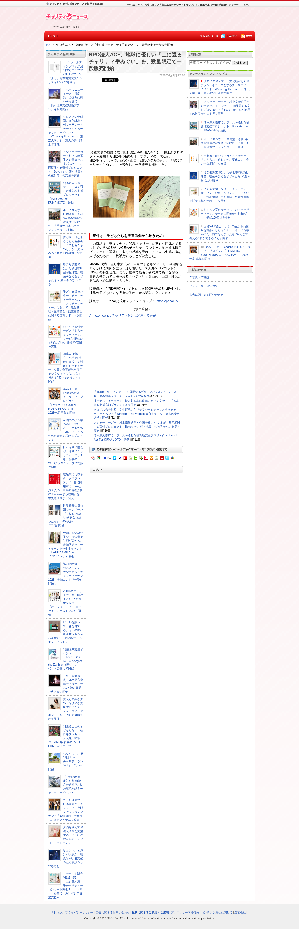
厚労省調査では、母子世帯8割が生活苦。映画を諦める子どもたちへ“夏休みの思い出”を (225, 176)
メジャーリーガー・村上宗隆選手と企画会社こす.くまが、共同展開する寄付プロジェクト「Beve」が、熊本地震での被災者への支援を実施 (65, 163)
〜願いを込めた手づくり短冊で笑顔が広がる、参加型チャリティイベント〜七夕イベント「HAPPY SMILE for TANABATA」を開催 (65, 544)
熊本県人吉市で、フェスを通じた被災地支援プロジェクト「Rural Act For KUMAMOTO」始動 (225, 126)
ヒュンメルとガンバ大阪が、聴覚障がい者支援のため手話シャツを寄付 (65, 858)
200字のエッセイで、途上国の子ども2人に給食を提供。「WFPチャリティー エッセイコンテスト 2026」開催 (65, 602)
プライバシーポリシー (79, 912)
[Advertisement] (169, 19)
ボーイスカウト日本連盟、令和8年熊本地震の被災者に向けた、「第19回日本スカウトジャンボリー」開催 (225, 143)
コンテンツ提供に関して (216, 912)
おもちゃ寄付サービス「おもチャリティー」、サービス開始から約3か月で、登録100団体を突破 (225, 213)
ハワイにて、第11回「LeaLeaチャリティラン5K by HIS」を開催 (65, 761)
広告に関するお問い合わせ (206, 294)
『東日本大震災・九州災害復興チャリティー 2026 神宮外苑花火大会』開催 (67, 683)
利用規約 (57, 912)
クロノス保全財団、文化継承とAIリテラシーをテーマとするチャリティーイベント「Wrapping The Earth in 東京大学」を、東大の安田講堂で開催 (137, 413)
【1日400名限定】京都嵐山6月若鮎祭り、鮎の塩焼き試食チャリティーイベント (65, 784)
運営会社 (240, 912)
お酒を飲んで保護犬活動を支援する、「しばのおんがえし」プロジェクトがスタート (65, 835)
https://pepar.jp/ (167, 301)
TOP (49, 44)
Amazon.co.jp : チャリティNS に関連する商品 (123, 315)
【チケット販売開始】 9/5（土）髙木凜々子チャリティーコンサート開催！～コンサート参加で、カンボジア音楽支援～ (65, 885)
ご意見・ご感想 (199, 277)
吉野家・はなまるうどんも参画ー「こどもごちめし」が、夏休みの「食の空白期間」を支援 (225, 159)
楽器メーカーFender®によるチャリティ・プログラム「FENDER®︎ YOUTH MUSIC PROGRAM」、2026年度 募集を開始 (65, 400)
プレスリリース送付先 (203, 286)
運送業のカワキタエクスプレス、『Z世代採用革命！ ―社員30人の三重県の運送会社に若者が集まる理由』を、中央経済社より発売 (65, 486)
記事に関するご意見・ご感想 (150, 912)
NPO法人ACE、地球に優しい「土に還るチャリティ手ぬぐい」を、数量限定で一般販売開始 (135, 61)
